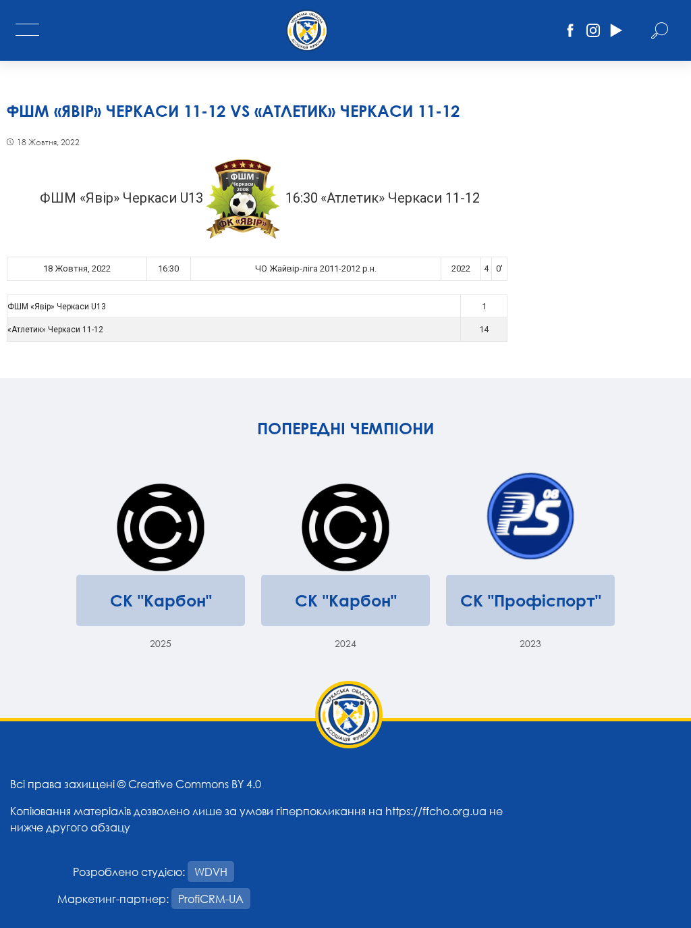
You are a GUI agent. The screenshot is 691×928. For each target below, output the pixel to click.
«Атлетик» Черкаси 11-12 (55, 329)
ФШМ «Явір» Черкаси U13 (56, 306)
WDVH (210, 872)
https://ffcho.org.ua (436, 811)
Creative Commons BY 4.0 (194, 784)
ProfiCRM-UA (211, 899)
